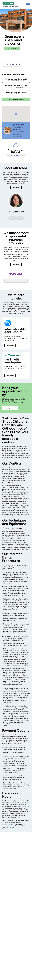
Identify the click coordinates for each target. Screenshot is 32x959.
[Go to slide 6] (22, 281)
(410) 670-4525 (17, 136)
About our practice (12, 49)
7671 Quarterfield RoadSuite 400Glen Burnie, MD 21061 (20, 133)
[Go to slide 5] (19, 281)
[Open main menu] (28, 4)
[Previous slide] (4, 65)
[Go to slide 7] (24, 281)
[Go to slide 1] (7, 65)
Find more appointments (16, 99)
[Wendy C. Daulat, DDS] (16, 201)
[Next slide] (16, 65)
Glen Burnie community (11, 823)
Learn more (16, 187)
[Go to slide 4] (16, 281)
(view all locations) (13, 6)
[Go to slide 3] (13, 65)
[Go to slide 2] (10, 65)
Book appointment (10, 408)
